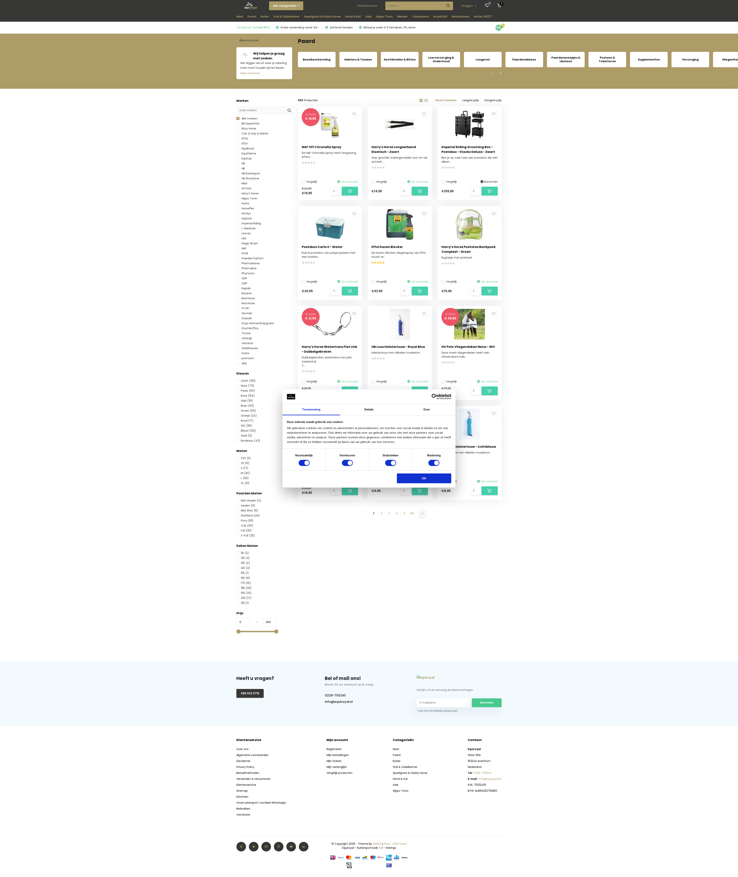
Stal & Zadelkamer (286, 16)
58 (412, 513)
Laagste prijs (470, 100)
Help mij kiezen (250, 73)
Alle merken (249, 118)
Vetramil (247, 343)
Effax (244, 138)
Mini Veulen (251, 500)
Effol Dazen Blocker (387, 247)
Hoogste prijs (493, 100)
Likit (243, 238)
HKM (244, 183)
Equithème (248, 153)
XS (245, 463)
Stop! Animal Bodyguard (257, 323)
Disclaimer (243, 761)
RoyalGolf (440, 16)
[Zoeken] (448, 6)
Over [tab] (426, 409)
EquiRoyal (247, 148)
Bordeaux (250, 441)
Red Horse (248, 298)
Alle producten (249, 40)
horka (245, 353)
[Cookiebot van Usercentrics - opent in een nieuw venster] (434, 397)
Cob (247, 525)
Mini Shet (249, 510)
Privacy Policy (245, 767)
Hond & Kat (353, 16)
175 (246, 583)
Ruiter (265, 16)
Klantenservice (367, 6)
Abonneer (487, 703)
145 (245, 568)
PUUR (244, 253)
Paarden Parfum (252, 258)
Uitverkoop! (253, 27)
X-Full (248, 535)
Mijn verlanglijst (337, 767)
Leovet (246, 233)
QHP (244, 278)
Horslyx (246, 213)
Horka (245, 203)
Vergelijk (311, 182)
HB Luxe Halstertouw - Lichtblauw (468, 446)
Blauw (248, 431)
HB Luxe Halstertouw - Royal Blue (398, 347)
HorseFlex (247, 208)
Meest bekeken (445, 100)
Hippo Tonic (384, 16)
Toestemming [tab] (311, 409)
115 (245, 553)
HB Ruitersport (250, 173)
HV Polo (246, 188)
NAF (243, 248)
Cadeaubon (420, 16)
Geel (246, 436)
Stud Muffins (249, 328)
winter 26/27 (483, 16)
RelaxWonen (460, 16)
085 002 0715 (250, 693)
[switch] (347, 463)
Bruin (247, 406)
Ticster (246, 333)
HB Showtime (250, 178)
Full (246, 530)
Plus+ (387, 844)
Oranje (249, 416)
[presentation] (491, 73)
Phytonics (248, 273)
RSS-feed (400, 844)
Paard (252, 16)
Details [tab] (369, 409)
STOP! (245, 308)
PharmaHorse (250, 263)
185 (246, 588)
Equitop (246, 158)
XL (245, 483)
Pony (247, 520)
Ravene (246, 293)
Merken (402, 16)
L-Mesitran (248, 228)
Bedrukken (243, 809)
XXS (246, 458)
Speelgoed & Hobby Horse (322, 16)
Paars (248, 391)
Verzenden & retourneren (253, 779)
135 (245, 563)
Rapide (246, 288)
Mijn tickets (334, 761)
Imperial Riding (251, 223)
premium (247, 358)
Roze (248, 396)
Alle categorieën (284, 6)
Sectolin (246, 313)
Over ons (242, 749)
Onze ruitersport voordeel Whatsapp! (261, 803)
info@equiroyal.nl (339, 702)
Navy (247, 386)
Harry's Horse (250, 193)
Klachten (242, 797)
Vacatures (243, 814)
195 (246, 593)
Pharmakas (249, 268)
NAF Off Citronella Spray (321, 147)
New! (239, 16)
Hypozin (246, 218)
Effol (244, 143)
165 (245, 578)
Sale (368, 16)
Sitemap (242, 791)
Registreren (334, 749)
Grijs (247, 401)
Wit (246, 426)
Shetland (250, 515)
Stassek (246, 318)
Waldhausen (249, 348)
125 (245, 558)
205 (246, 598)
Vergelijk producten (339, 773)
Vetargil (246, 338)
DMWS (377, 844)
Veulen (248, 505)
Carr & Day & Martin (254, 133)
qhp (244, 363)
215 (245, 603)
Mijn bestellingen (338, 755)
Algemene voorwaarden (252, 755)
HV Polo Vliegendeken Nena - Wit (468, 347)
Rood (247, 421)
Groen (248, 411)
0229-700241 (335, 695)
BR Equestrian (250, 123)
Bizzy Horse (248, 128)
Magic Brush (249, 243)
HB (243, 163)
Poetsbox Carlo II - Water (322, 247)
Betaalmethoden (247, 773)
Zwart (248, 381)
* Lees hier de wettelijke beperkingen (437, 710)
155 (245, 573)
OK (424, 478)
